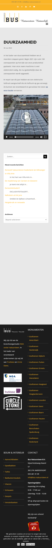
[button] (26, 117)
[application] (26, 117)
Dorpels (8, 496)
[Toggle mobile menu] (47, 24)
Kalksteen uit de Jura (13, 195)
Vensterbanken (11, 502)
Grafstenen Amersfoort (33, 338)
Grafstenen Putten (36, 362)
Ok (18, 544)
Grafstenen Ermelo (37, 368)
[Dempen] (41, 137)
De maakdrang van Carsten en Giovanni (21, 181)
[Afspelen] (7, 137)
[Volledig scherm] (45, 137)
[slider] (24, 137)
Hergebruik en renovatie (15, 202)
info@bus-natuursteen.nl (38, 477)
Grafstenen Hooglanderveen (36, 392)
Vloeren (8, 484)
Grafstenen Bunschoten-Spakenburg (34, 428)
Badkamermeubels (12, 478)
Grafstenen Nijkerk (37, 356)
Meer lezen (30, 544)
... (32, 177)
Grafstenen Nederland (33, 440)
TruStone (10, 362)
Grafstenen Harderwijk (33, 348)
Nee (22, 544)
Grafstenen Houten (37, 418)
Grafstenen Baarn (36, 412)
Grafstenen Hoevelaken (34, 376)
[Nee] (49, 539)
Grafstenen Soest (36, 406)
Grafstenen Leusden (37, 400)
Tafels (7, 472)
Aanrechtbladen (11, 459)
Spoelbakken (10, 465)
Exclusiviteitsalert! (12, 188)
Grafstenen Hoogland (38, 384)
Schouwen (9, 490)
